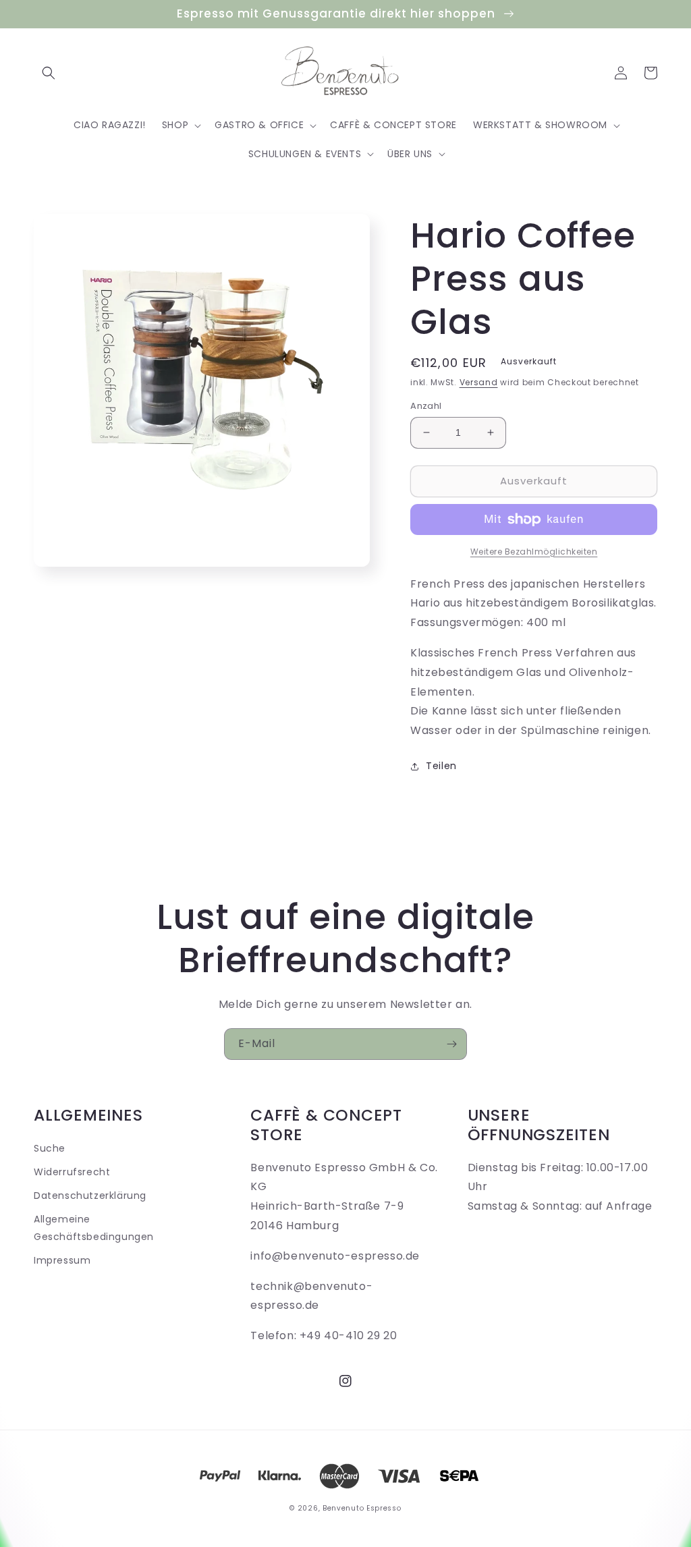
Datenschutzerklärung (90, 1195)
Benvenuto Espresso (362, 1508)
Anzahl (425, 405)
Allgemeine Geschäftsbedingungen (94, 1227)
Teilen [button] (441, 765)
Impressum (62, 1260)
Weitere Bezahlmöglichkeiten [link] (534, 551)
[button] (48, 73)
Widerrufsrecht (72, 1172)
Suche (49, 1148)
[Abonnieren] (451, 1044)
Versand (479, 382)
